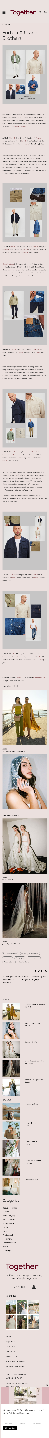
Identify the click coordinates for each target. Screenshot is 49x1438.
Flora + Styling (9, 1215)
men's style (35, 953)
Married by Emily (32, 1104)
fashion (23, 953)
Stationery (7, 1239)
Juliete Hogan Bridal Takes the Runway (14, 944)
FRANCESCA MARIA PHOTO (33, 1161)
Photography (20, 958)
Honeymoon (8, 1223)
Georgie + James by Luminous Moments (11, 979)
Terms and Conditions (15, 1361)
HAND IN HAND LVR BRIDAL (11, 815)
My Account (11, 1356)
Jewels (5, 1231)
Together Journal (33, 958)
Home (8, 1336)
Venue (5, 1246)
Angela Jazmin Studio (31, 1124)
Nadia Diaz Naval (32, 1179)
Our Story (10, 1351)
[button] (11, 1307)
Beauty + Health (10, 1208)
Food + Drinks (9, 1219)
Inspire (5, 1227)
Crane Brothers (20, 126)
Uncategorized (9, 1242)
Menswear (7, 958)
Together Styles (24, 962)
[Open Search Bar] (40, 12)
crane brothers (12, 953)
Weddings (7, 1250)
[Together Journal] (23, 12)
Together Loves (9, 962)
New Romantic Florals (31, 1143)
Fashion (6, 25)
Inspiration (10, 1341)
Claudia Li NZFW (8, 880)
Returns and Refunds (15, 1366)
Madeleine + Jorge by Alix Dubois (34, 1081)
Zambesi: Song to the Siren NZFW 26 (14, 751)
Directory (10, 1346)
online (19, 678)
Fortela (12, 138)
